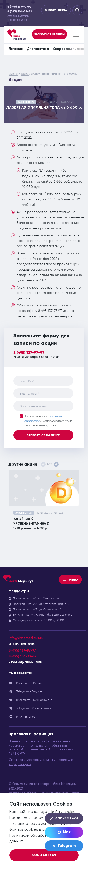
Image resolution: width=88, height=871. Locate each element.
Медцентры (19, 591)
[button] (56, 464)
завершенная (26, 102)
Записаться (66, 818)
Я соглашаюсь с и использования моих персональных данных (48, 421)
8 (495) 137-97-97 (19, 6)
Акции (25, 73)
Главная (13, 73)
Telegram (66, 846)
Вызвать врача (56, 10)
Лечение (16, 49)
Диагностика (38, 49)
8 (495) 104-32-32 (19, 11)
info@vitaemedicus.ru (26, 638)
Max (67, 832)
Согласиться (44, 855)
